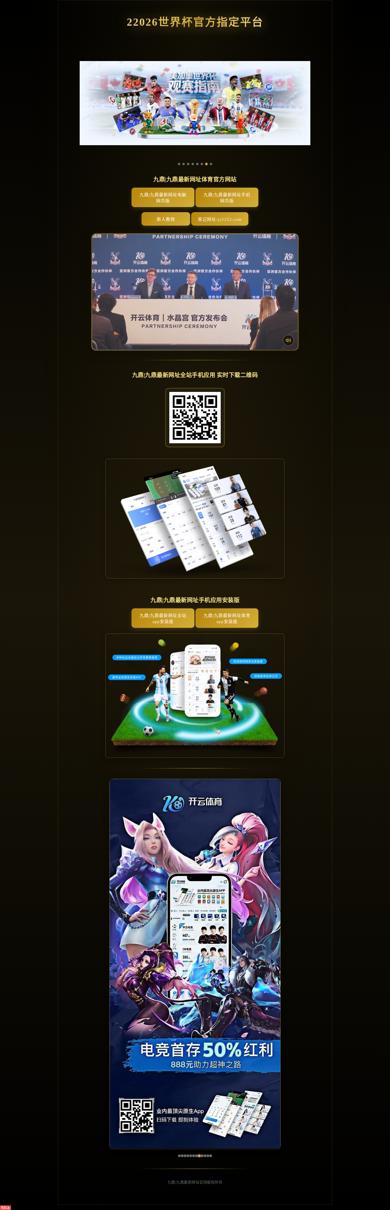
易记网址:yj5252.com (220, 219)
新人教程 (166, 219)
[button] (116, 964)
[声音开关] (288, 340)
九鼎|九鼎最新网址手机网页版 (227, 198)
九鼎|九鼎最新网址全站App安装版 (163, 618)
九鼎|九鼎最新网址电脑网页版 (163, 198)
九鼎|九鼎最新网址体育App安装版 (227, 618)
